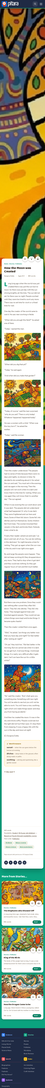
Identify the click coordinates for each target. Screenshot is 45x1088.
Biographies (6, 1065)
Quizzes (9, 1080)
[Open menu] (41, 4)
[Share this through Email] (24, 862)
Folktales (18, 264)
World (8, 1059)
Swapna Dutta (9, 276)
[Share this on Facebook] (6, 862)
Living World (6, 1044)
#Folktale (9, 843)
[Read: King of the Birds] (22, 939)
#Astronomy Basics (26, 847)
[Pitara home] (10, 4)
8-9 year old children (27, 833)
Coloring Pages (29, 1068)
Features (5, 1068)
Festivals (5, 1071)
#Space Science (11, 847)
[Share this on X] (11, 862)
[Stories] (25, 259)
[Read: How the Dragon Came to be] (22, 986)
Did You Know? (7, 1075)
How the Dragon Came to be (17, 1004)
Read (37, 922)
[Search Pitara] (35, 4)
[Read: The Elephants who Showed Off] (22, 892)
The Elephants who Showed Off (19, 911)
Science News (6, 1050)
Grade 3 (15, 833)
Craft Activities (29, 1071)
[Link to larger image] (22, 346)
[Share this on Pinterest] (15, 862)
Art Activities (28, 1065)
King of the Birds (12, 957)
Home (6, 264)
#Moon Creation (20, 843)
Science (9, 1035)
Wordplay (27, 1050)
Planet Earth (6, 1047)
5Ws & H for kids (8, 1041)
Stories (11, 264)
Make (30, 1059)
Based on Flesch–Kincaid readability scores (20, 836)
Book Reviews (29, 1054)
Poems (26, 1044)
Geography (6, 1086)
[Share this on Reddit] (20, 862)
